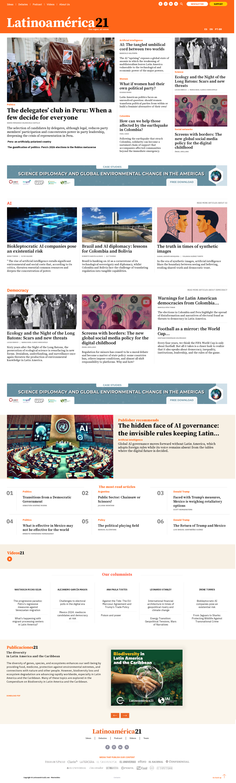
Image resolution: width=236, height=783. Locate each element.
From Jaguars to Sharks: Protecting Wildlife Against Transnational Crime (207, 618)
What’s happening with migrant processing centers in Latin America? (28, 621)
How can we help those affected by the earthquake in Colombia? (144, 125)
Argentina (104, 491)
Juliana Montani (106, 505)
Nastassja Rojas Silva (28, 589)
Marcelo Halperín (128, 53)
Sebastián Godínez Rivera (35, 505)
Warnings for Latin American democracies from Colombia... (188, 301)
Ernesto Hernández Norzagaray (38, 534)
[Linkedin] (171, 4)
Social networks (184, 129)
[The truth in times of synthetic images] (192, 224)
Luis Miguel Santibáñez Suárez (188, 529)
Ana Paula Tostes (117, 589)
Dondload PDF (13, 695)
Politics (11, 104)
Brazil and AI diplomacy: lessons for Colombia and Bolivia (114, 249)
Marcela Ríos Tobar (166, 307)
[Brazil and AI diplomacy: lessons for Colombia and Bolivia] (117, 224)
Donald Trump (181, 491)
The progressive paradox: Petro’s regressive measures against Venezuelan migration (28, 605)
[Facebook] (160, 4)
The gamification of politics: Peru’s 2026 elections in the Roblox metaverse (51, 147)
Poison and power (111, 615)
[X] (176, 4)
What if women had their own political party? (142, 86)
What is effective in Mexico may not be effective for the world (48, 528)
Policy (101, 520)
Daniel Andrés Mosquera (168, 256)
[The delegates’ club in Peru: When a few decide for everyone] (61, 70)
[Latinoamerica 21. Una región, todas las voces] (117, 731)
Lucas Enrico (181, 90)
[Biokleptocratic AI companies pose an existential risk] (42, 224)
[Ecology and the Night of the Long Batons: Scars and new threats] (201, 53)
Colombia (125, 116)
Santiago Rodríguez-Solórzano (172, 338)
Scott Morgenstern (182, 509)
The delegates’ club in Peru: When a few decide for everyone (59, 113)
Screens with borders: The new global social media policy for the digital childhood (198, 141)
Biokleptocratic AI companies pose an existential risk (41, 249)
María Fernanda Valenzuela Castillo (23, 123)
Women (124, 79)
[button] (181, 4)
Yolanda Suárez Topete (192, 256)
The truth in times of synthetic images (187, 249)
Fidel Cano (124, 134)
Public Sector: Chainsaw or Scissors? (119, 499)
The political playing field (118, 526)
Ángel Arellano (182, 152)
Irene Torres (12, 256)
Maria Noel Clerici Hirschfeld (203, 90)
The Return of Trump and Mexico (199, 526)
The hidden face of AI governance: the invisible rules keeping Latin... (168, 429)
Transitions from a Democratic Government (47, 499)
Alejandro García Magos (72, 589)
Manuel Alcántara (107, 529)
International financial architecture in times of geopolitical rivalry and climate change (160, 605)
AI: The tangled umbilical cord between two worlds (142, 47)
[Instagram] (166, 4)
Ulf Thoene (111, 256)
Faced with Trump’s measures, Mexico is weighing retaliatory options (197, 501)
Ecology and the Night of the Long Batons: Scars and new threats (200, 81)
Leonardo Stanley (160, 589)
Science (179, 72)
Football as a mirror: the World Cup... (189, 331)
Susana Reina (125, 92)
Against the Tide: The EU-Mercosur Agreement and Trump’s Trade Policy (117, 604)
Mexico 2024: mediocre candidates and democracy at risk (72, 615)
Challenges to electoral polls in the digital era (72, 602)
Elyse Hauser (26, 256)
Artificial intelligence (131, 40)
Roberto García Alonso (92, 256)
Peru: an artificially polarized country (29, 141)
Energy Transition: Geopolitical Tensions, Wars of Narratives (160, 621)
